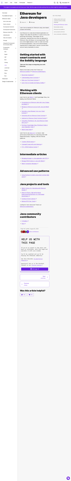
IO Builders (25, 221)
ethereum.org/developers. (39, 71)
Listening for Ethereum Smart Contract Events (34, 118)
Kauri (24, 223)
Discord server (37, 265)
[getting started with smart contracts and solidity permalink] (19, 57)
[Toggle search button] (54, 2)
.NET (5, 57)
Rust (5, 75)
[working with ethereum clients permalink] (19, 92)
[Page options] (27, 22)
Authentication (6, 35)
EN (65, 2)
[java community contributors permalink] (19, 215)
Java (5, 65)
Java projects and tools (59, 31)
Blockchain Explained (28, 75)
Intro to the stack (7, 21)
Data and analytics (7, 37)
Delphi (5, 54)
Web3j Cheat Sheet (27, 129)
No (32, 294)
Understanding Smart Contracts (31, 77)
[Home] (2, 2)
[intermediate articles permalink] (19, 154)
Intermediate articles (58, 27)
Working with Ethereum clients (61, 24)
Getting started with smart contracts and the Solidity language (59, 21)
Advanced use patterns (59, 29)
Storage (5, 40)
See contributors (34, 231)
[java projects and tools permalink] (19, 184)
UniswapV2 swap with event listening (32, 144)
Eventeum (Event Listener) (29, 198)
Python (6, 70)
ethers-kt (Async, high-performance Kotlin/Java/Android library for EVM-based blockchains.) (33, 194)
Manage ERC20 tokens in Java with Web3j (33, 161)
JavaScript (6, 67)
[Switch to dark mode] (57, 2)
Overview (4, 13)
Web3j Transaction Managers (30, 163)
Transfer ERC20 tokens (28, 141)
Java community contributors (60, 34)
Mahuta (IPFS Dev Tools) (29, 201)
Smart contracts (6, 24)
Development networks (8, 26)
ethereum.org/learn (25, 71)
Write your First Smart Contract (31, 80)
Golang (6, 62)
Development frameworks (9, 29)
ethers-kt (33, 133)
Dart (5, 51)
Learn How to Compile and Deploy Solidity (33, 82)
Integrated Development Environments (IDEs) (8, 44)
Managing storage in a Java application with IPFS (35, 158)
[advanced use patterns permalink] (19, 170)
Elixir (5, 59)
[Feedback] (68, 478)
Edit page (32, 22)
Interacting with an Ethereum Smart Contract (34, 115)
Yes (24, 294)
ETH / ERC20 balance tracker (30, 147)
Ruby (5, 73)
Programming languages (6, 48)
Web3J (32, 97)
